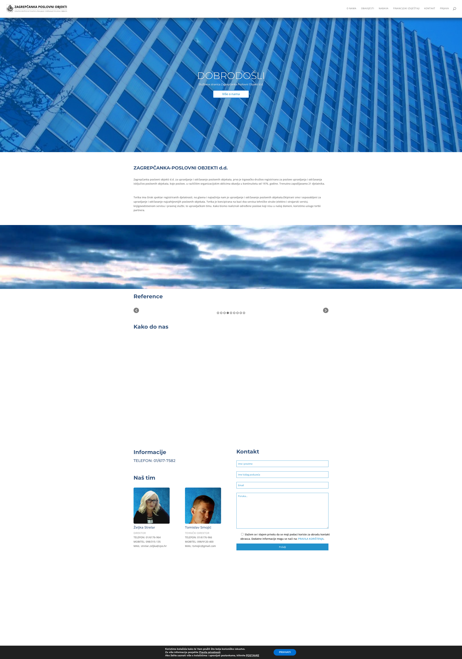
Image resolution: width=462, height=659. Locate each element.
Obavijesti (367, 8)
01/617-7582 (164, 460)
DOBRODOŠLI (231, 75)
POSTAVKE (252, 655)
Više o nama (231, 94)
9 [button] (244, 313)
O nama (351, 8)
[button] (136, 310)
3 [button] (224, 313)
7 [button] (237, 313)
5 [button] (231, 313)
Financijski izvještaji (406, 8)
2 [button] (221, 313)
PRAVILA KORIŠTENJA (311, 538)
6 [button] (234, 313)
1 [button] (218, 313)
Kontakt (429, 8)
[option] (184, 308)
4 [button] (228, 313)
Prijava (444, 8)
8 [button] (241, 313)
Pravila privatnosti (210, 652)
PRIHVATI (285, 652)
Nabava (384, 8)
